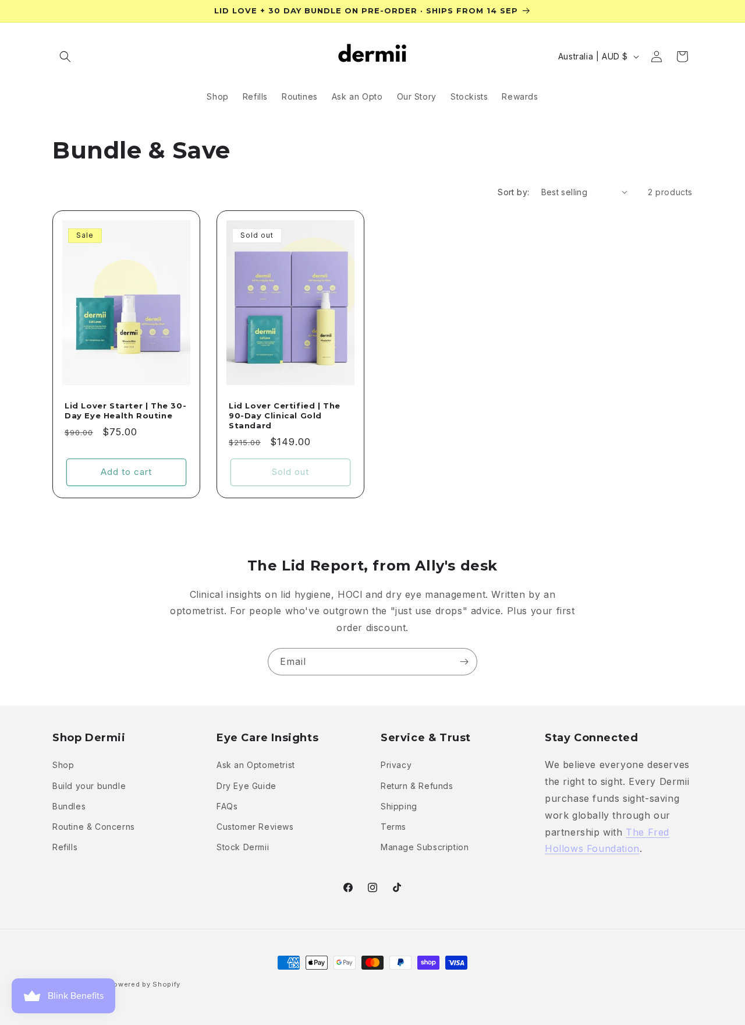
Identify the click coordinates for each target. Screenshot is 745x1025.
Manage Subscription (425, 847)
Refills (64, 847)
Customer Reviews (255, 827)
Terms (393, 827)
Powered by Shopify (145, 984)
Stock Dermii (243, 847)
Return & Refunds (417, 786)
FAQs (227, 806)
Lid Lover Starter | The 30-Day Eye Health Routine (125, 410)
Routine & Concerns (93, 827)
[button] (65, 56)
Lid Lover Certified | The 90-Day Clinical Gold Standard (284, 415)
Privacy (396, 765)
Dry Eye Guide (246, 786)
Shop (63, 765)
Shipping (399, 806)
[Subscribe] (464, 661)
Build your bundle (89, 786)
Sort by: (513, 192)
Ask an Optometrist (256, 765)
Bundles (69, 806)
